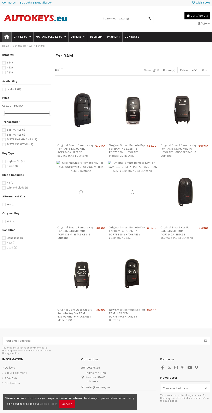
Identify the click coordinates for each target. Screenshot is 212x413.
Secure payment (16, 373)
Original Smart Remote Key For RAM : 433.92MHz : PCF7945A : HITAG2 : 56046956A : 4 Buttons (75, 150)
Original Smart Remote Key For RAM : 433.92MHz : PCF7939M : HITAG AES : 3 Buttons (75, 233)
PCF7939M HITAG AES (22, 139)
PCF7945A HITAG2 (20, 144)
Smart (12, 166)
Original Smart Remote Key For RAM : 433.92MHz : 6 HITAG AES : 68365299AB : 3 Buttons (178, 150)
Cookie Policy (49, 404)
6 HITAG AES (16, 129)
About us (11, 378)
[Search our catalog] (149, 18)
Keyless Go (16, 161)
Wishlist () (202, 2)
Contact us (9, 2)
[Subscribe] (205, 341)
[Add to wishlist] (75, 140)
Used (12, 247)
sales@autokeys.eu (98, 387)
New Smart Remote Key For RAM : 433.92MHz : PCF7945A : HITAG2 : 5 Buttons (127, 315)
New (11, 242)
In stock (14, 89)
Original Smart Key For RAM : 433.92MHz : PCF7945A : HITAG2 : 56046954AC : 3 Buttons (176, 233)
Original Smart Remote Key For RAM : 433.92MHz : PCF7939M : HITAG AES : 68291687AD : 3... (127, 233)
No (10, 182)
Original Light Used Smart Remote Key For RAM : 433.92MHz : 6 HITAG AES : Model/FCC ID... (74, 315)
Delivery (10, 367)
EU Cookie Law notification (36, 2)
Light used (15, 237)
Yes (10, 204)
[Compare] (81, 140)
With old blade (17, 187)
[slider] (4, 113)
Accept (67, 404)
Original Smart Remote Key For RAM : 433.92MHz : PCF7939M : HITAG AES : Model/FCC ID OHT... (127, 150)
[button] (22, 37)
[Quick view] (87, 140)
